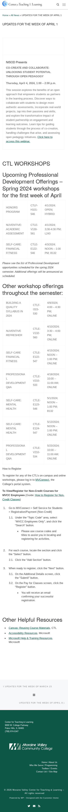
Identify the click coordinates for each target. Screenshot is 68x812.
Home (5, 15)
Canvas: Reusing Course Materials (29, 627)
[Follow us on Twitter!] (29, 806)
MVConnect (42, 479)
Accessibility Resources (23, 633)
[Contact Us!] (34, 806)
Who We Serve (36, 765)
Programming (51, 765)
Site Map (53, 771)
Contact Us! (41, 771)
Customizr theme (51, 798)
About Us (53, 762)
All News (15, 15)
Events (54, 768)
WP (22, 798)
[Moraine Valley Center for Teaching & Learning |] (22, 3)
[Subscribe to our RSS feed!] (39, 806)
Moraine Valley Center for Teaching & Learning (37, 790)
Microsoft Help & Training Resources (30, 638)
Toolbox (45, 768)
